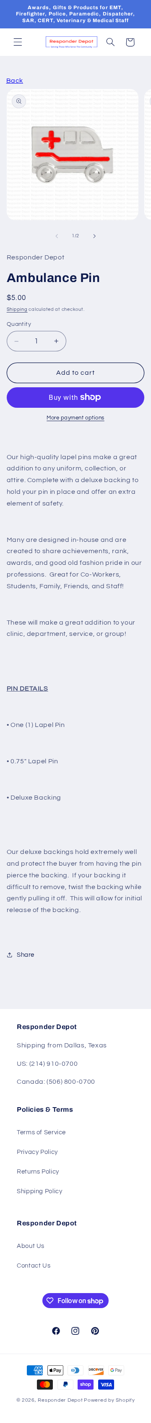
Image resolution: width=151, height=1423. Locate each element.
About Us (30, 1246)
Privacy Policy (37, 1152)
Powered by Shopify (109, 1400)
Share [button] (25, 955)
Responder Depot (60, 1400)
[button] (17, 42)
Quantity (19, 324)
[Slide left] (56, 236)
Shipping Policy (39, 1191)
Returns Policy (38, 1172)
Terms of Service (41, 1132)
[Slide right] (94, 236)
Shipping (17, 309)
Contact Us (33, 1266)
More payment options (75, 418)
